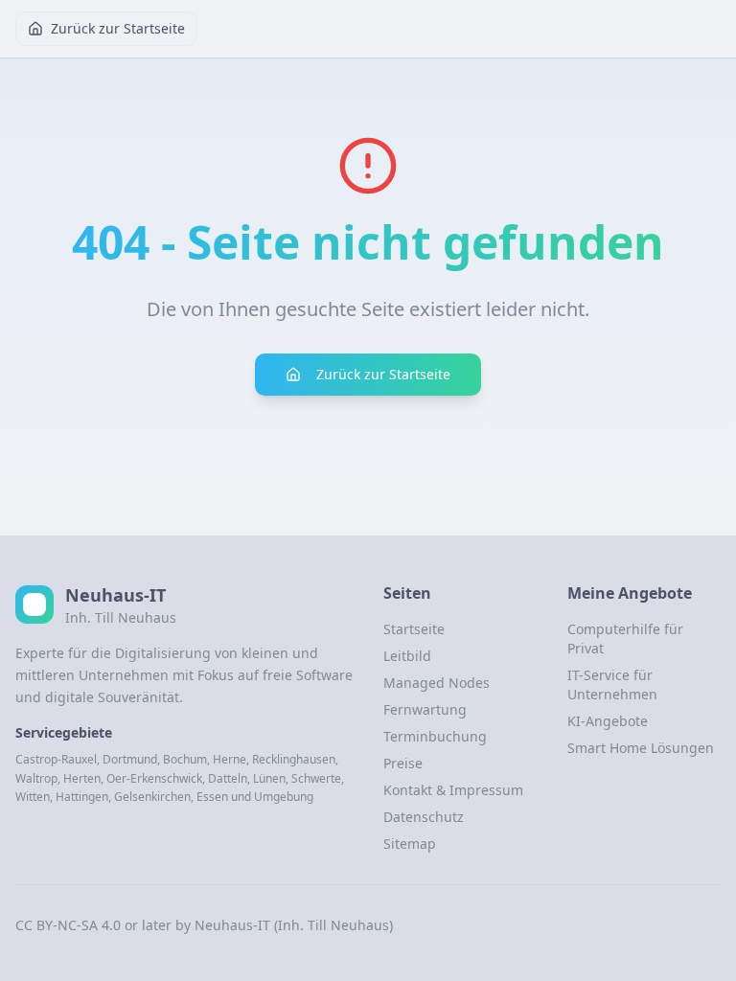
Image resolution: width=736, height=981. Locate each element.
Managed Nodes (436, 682)
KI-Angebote (607, 721)
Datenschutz (423, 817)
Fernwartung (425, 709)
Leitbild (407, 656)
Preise (403, 763)
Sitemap (409, 843)
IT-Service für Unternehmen (612, 684)
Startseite (414, 629)
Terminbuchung (435, 736)
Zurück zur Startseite (118, 28)
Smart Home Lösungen (640, 748)
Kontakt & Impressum (453, 790)
